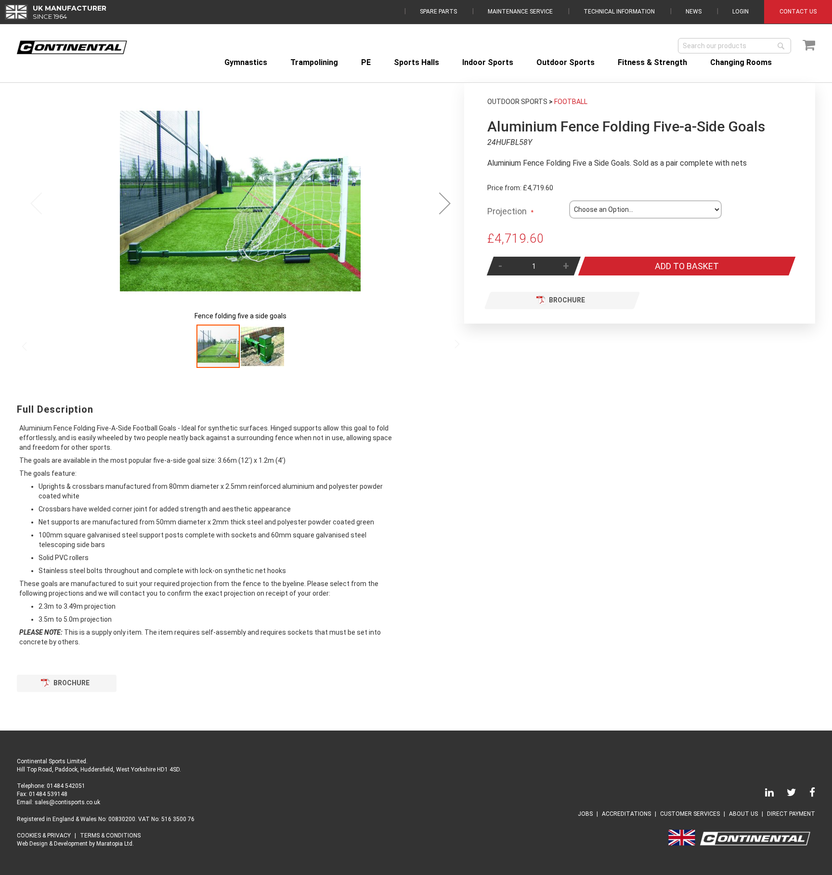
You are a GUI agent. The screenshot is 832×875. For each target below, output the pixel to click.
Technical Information (619, 11)
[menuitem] (246, 62)
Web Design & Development (52, 843)
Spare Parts (438, 11)
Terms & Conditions (110, 835)
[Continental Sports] (72, 47)
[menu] (517, 62)
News (694, 11)
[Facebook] (806, 794)
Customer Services (690, 813)
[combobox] (734, 45)
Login (740, 11)
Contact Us (798, 11)
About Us (743, 813)
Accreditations (626, 813)
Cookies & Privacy (44, 835)
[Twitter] (785, 794)
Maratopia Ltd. (115, 843)
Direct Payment (791, 813)
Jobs (585, 813)
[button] (445, 203)
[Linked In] (764, 794)
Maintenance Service (520, 11)
